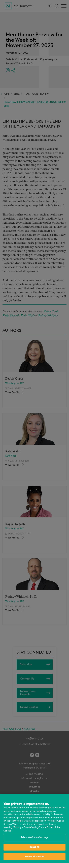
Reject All (34, 847)
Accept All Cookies (34, 857)
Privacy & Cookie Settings (34, 837)
